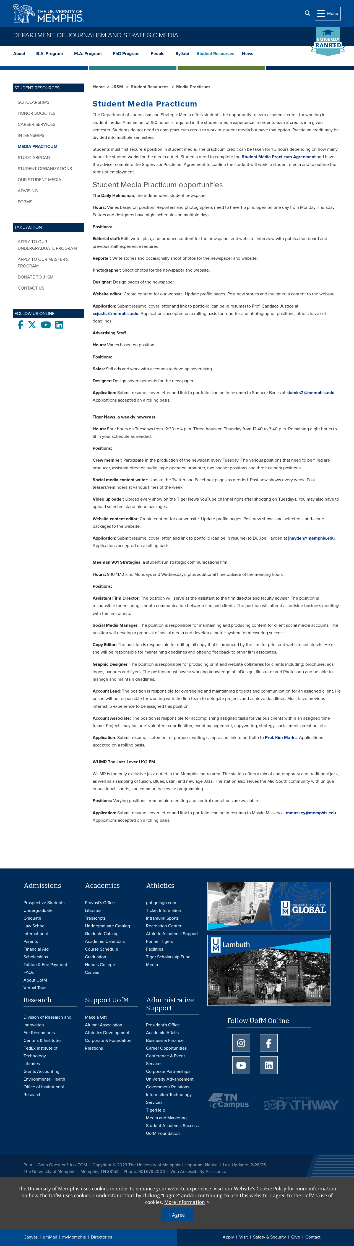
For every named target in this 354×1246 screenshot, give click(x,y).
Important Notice (201, 1165)
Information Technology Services (169, 1098)
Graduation (95, 957)
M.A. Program (88, 53)
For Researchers (39, 1033)
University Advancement (170, 1079)
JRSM (117, 87)
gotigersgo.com (161, 903)
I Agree (177, 1214)
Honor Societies (36, 113)
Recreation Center (163, 926)
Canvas (31, 1237)
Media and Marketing (166, 1118)
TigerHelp (155, 1110)
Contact (313, 1237)
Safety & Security (269, 1237)
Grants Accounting (41, 1071)
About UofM (35, 980)
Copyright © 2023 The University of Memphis (136, 1165)
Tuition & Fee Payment (45, 964)
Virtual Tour (35, 988)
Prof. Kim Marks (281, 737)
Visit (243, 1237)
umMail (50, 1237)
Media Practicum (38, 146)
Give (295, 1237)
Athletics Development (107, 1033)
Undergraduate (38, 910)
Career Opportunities (166, 1048)
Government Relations (167, 1087)
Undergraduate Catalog (107, 926)
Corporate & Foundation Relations (108, 1044)
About (19, 53)
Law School (35, 926)
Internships (31, 135)
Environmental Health (44, 1079)
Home (99, 87)
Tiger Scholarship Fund (168, 957)
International (36, 934)
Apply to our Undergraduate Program (47, 245)
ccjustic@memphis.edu (115, 313)
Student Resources (215, 53)
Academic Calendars (105, 941)
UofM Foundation (163, 1133)
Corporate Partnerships (168, 1071)
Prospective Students (44, 903)
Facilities (154, 949)
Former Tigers (159, 941)
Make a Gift (96, 1017)
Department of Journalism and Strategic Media (95, 35)
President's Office (163, 1025)
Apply (228, 1237)
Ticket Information (163, 910)
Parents (31, 941)
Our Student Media (39, 180)
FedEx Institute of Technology (41, 1052)
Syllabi (182, 53)
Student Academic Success (172, 1125)
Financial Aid (36, 949)
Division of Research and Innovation (47, 1021)
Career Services (36, 124)
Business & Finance (165, 1040)
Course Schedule (101, 949)
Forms (25, 202)
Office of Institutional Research (44, 1090)
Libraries (93, 910)
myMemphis (74, 1237)
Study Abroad (34, 157)
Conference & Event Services (165, 1059)
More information (184, 1202)
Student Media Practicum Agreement (279, 157)
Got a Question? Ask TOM (62, 1165)
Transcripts (95, 918)
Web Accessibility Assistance (198, 1171)
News (247, 53)
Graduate (32, 918)
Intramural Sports (162, 918)
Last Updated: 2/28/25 (244, 1165)
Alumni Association (103, 1025)
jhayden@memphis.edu (311, 538)
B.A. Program (49, 53)
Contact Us (31, 288)
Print (28, 1165)
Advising (28, 191)
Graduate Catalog (102, 934)
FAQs (29, 972)
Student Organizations (45, 168)
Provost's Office (100, 903)
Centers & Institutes (42, 1040)
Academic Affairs (162, 1033)
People (158, 53)
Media (152, 964)
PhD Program (126, 53)
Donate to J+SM (35, 277)
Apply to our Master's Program (43, 263)
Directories (101, 1237)
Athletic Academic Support (172, 934)
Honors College (100, 964)
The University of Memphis (49, 1171)
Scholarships (33, 102)
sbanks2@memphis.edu (310, 393)
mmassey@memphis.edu (310, 813)
